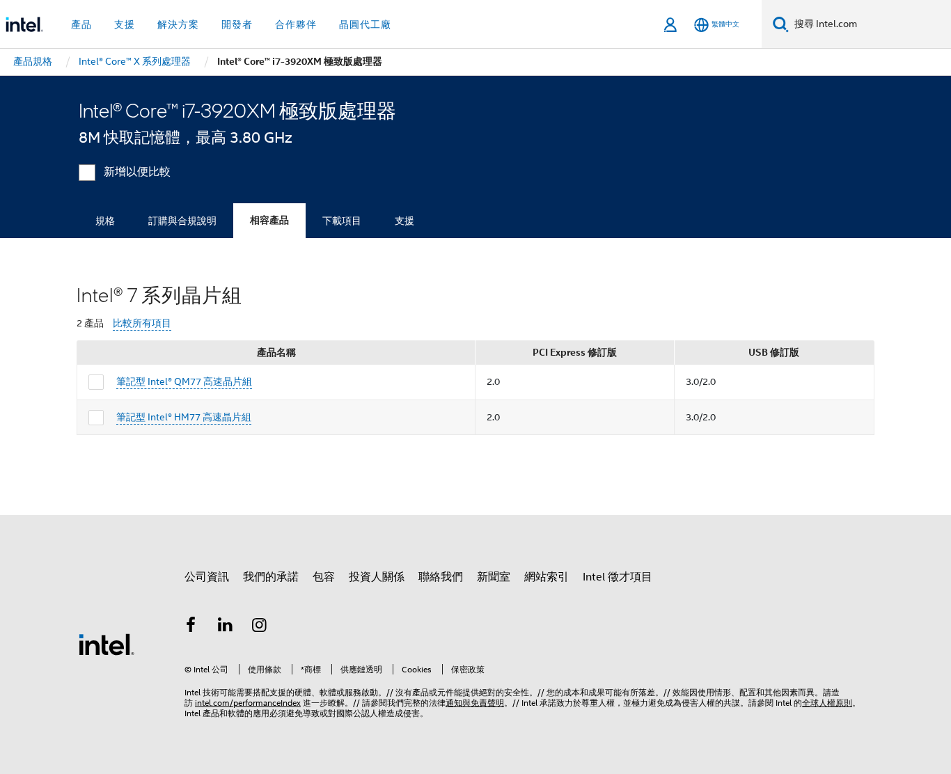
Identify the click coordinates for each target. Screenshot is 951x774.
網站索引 (546, 577)
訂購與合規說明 (182, 220)
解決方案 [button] (178, 24)
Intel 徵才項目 (617, 577)
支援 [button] (124, 24)
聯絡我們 (440, 577)
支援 (404, 220)
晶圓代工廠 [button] (365, 24)
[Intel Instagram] (260, 627)
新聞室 (493, 577)
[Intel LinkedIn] (225, 627)
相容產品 (269, 220)
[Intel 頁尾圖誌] (106, 644)
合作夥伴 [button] (296, 24)
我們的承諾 (271, 577)
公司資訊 (206, 577)
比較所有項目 (142, 323)
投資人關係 (376, 577)
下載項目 (341, 220)
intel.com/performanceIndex (248, 702)
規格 (105, 220)
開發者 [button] (237, 24)
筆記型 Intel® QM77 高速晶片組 (184, 381)
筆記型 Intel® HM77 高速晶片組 (183, 417)
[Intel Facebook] (191, 627)
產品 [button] (81, 24)
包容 (324, 577)
